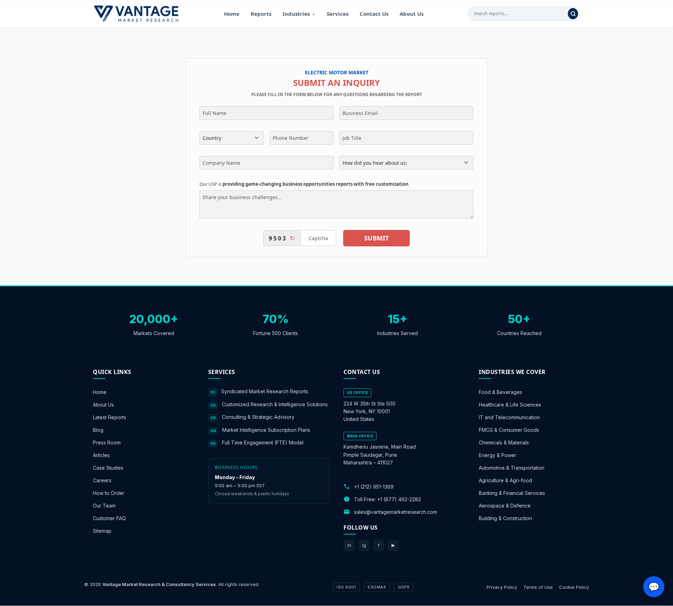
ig (364, 545)
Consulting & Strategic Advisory (258, 417)
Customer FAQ (109, 518)
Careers (102, 480)
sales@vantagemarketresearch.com (395, 512)
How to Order (108, 493)
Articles (101, 455)
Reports (261, 13)
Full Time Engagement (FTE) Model (263, 442)
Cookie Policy (574, 587)
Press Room (107, 442)
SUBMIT (376, 238)
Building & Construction (505, 518)
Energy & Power (497, 455)
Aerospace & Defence (505, 506)
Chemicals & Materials (504, 442)
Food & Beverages (500, 392)
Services (337, 13)
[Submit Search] (573, 13)
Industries (299, 13)
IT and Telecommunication (509, 417)
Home (231, 13)
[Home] (136, 13)
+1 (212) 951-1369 (374, 487)
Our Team (104, 506)
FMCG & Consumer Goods (509, 430)
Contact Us (374, 13)
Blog (98, 430)
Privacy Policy (502, 587)
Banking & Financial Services (512, 493)
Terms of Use (538, 587)
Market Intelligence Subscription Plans (266, 430)
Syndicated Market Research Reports (264, 391)
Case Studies (108, 468)
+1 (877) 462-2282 (399, 499)
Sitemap (102, 531)
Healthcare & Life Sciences (510, 405)
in (349, 545)
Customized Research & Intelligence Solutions (275, 404)
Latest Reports (109, 417)
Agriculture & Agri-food (505, 480)
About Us (411, 13)
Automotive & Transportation (511, 468)
